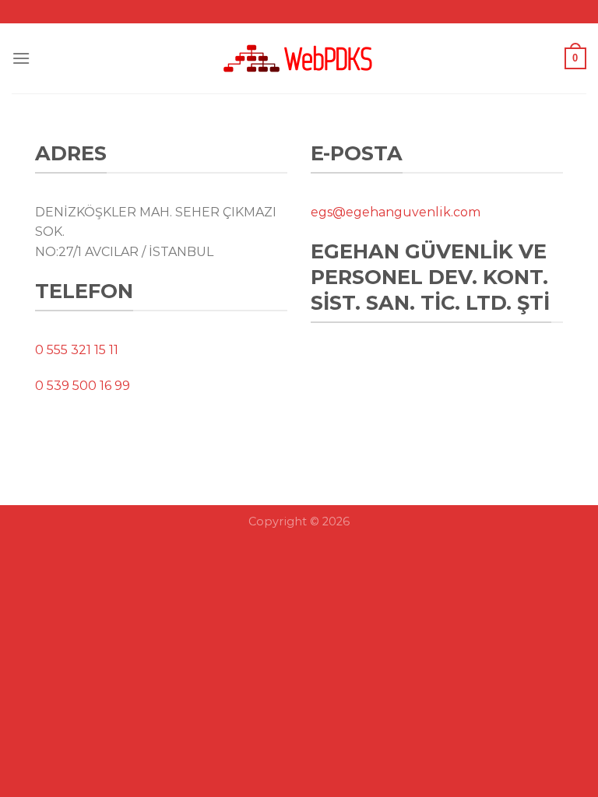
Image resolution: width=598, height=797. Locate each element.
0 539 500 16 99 (82, 385)
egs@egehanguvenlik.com (395, 212)
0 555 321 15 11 (76, 349)
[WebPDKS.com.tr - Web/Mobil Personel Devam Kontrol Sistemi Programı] (299, 58)
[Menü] (21, 58)
